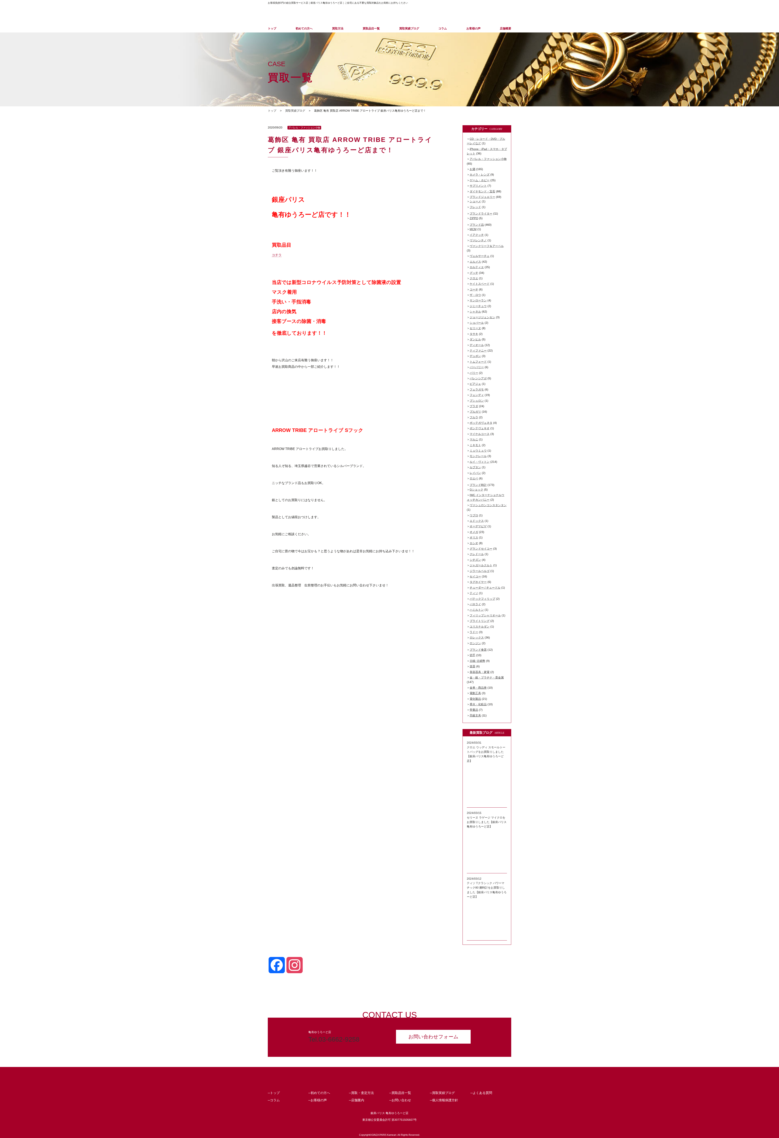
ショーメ (475, 201)
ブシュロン (477, 400)
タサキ (474, 333)
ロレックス (477, 637)
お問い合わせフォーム (433, 1036)
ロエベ (474, 478)
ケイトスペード (480, 283)
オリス (474, 537)
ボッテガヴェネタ (481, 422)
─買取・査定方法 (361, 1093)
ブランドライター (481, 213)
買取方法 (337, 28)
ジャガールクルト (481, 565)
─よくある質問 (481, 1093)
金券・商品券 (478, 687)
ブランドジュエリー (482, 196)
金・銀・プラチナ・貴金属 (487, 677)
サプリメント (478, 185)
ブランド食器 (478, 649)
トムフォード (478, 361)
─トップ (274, 1093)
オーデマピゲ (478, 526)
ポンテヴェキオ (480, 428)
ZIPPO (474, 218)
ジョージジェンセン (482, 317)
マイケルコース (480, 434)
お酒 (472, 169)
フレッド (475, 207)
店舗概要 (505, 28)
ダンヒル (475, 339)
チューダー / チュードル (485, 587)
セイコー (475, 576)
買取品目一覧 (371, 28)
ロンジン (475, 643)
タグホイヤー (478, 582)
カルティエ (477, 267)
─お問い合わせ (400, 1100)
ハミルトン (477, 609)
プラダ (474, 406)
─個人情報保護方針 (444, 1100)
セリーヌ (475, 328)
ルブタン (475, 467)
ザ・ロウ (475, 295)
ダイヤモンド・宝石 (482, 191)
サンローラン (478, 300)
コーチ (474, 289)
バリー (474, 372)
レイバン (475, 473)
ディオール (477, 345)
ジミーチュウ (478, 306)
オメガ (474, 532)
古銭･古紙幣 (477, 660)
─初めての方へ (319, 1093)
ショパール (477, 322)
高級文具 (475, 715)
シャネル (475, 311)
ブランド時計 (478, 484)
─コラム (274, 1100)
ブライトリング (480, 620)
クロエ (474, 278)
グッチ (474, 272)
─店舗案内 (356, 1100)
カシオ (474, 543)
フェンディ (477, 395)
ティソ (474, 593)
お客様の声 (473, 28)
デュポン (475, 356)
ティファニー (478, 350)
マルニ (474, 439)
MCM (473, 229)
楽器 (472, 666)
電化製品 (475, 698)
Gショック (476, 489)
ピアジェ (475, 383)
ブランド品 (477, 224)
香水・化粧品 (478, 704)
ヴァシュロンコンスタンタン (488, 505)
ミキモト (475, 445)
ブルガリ (475, 411)
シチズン (475, 559)
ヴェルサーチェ (480, 256)
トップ (272, 28)
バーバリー (477, 367)
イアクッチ (477, 234)
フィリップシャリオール (485, 615)
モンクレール (478, 456)
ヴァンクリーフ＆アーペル (487, 246)
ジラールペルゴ (480, 571)
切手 (472, 655)
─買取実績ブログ (442, 1093)
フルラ (474, 417)
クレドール (477, 554)
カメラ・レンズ (480, 174)
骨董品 (474, 709)
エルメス (475, 261)
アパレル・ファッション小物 (304, 127)
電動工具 (475, 693)
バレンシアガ (478, 378)
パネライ (475, 604)
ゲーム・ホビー (480, 180)
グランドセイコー (481, 548)
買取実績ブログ (409, 28)
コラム (442, 28)
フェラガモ (477, 389)
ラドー (474, 632)
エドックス (477, 520)
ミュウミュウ (478, 450)
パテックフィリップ (482, 598)
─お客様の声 (317, 1100)
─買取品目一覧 (400, 1093)
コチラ (277, 255)
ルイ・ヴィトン (480, 461)
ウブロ (474, 515)
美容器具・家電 (480, 672)
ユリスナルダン (480, 626)
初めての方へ (304, 28)
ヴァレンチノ (478, 240)
